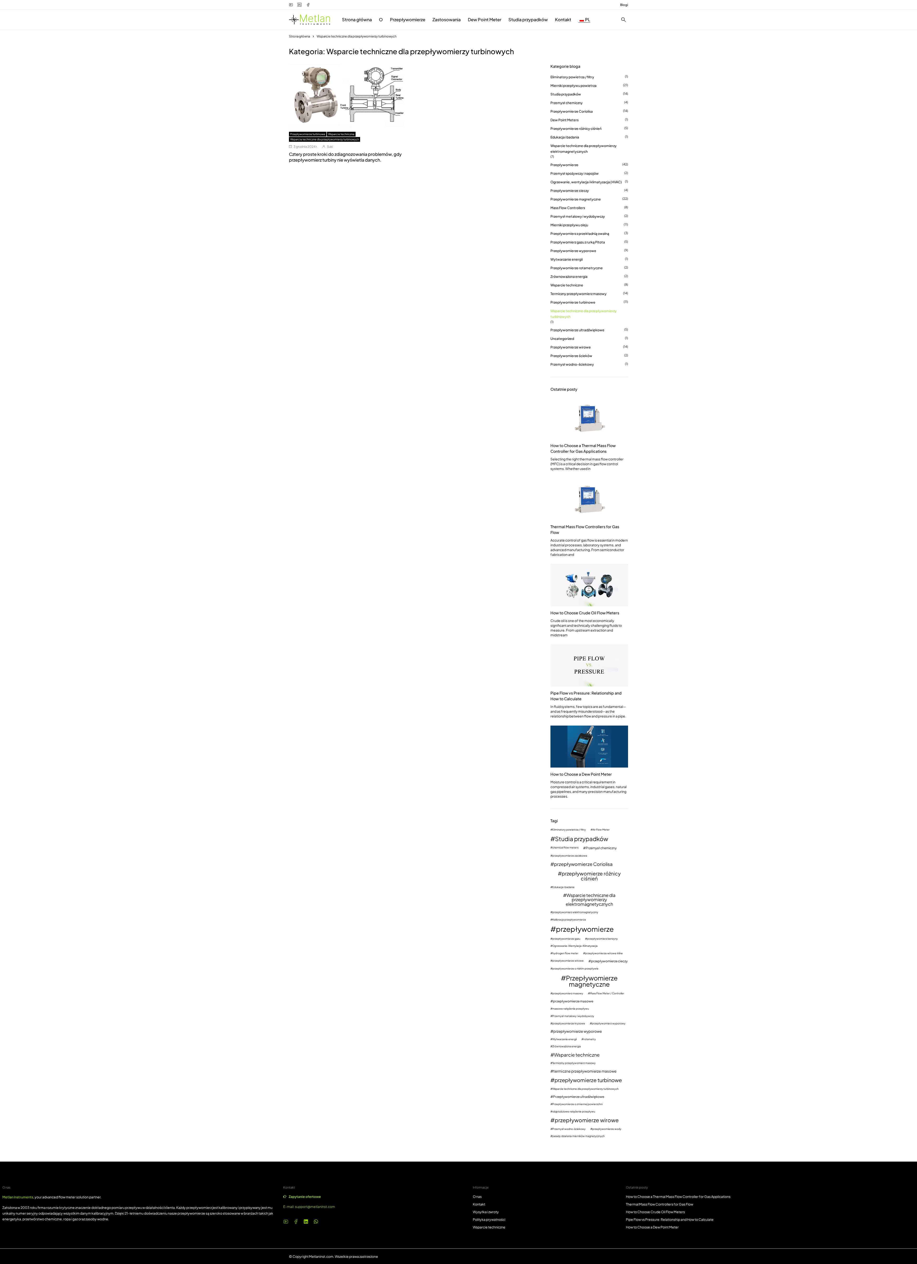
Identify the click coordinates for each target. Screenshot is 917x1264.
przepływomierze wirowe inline (604, 953)
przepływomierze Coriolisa (583, 864)
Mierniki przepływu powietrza (573, 85)
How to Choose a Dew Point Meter (581, 774)
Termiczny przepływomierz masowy (578, 293)
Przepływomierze (564, 165)
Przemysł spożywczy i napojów (574, 173)
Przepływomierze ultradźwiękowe (577, 330)
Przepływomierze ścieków (571, 355)
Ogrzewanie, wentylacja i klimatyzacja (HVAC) (586, 182)
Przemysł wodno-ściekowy (572, 364)
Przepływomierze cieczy (569, 190)
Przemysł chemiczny (566, 102)
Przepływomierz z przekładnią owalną (579, 233)
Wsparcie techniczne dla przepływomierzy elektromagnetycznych (583, 148)
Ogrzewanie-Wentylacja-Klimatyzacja (574, 946)
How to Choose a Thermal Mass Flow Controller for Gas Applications (583, 448)
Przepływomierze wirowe (570, 347)
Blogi (624, 5)
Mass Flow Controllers (567, 207)
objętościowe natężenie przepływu (573, 1111)
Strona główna (299, 36)
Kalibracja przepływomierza (569, 919)
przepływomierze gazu (566, 938)
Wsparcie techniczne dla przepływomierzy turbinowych (324, 139)
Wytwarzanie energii (566, 259)
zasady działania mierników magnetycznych (578, 1136)
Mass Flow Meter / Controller (607, 993)
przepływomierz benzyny (602, 938)
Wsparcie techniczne (341, 134)
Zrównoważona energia (568, 276)
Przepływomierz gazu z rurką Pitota (577, 242)
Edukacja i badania (564, 137)
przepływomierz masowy (567, 993)
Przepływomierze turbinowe (307, 134)
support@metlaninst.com (315, 1206)
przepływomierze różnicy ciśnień (591, 876)
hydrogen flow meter (565, 953)
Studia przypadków (565, 94)
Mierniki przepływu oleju (569, 225)
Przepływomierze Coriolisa (571, 111)
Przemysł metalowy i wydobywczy (577, 216)
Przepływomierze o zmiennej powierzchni (577, 1104)
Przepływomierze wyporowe (573, 250)
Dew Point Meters (564, 120)
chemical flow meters (565, 847)
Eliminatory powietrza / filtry (572, 77)
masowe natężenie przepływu (570, 1008)
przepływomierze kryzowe (568, 1023)
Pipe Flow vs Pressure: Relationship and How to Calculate (586, 695)
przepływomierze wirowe (568, 960)
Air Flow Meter (601, 829)
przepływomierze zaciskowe (569, 855)
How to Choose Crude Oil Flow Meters (584, 612)
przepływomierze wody (606, 1129)
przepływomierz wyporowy (608, 1023)
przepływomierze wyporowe (577, 1031)
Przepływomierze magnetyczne (575, 199)
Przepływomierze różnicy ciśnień (576, 128)
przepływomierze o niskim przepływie (575, 968)
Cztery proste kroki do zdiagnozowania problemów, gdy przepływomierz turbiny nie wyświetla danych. (345, 157)
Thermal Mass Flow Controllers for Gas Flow (584, 529)
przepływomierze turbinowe (588, 1080)
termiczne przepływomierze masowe (584, 1071)
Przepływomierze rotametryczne (576, 268)
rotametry (589, 1039)
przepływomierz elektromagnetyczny (575, 912)
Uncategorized (562, 338)
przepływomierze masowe (573, 1001)
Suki (330, 146)
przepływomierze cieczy (609, 961)
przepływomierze (585, 929)
